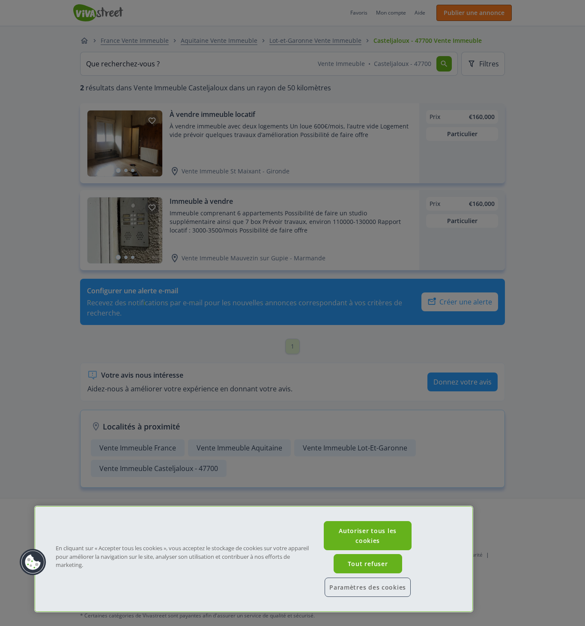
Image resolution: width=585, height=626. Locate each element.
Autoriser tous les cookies (368, 536)
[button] (33, 562)
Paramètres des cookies (367, 587)
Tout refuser (368, 564)
